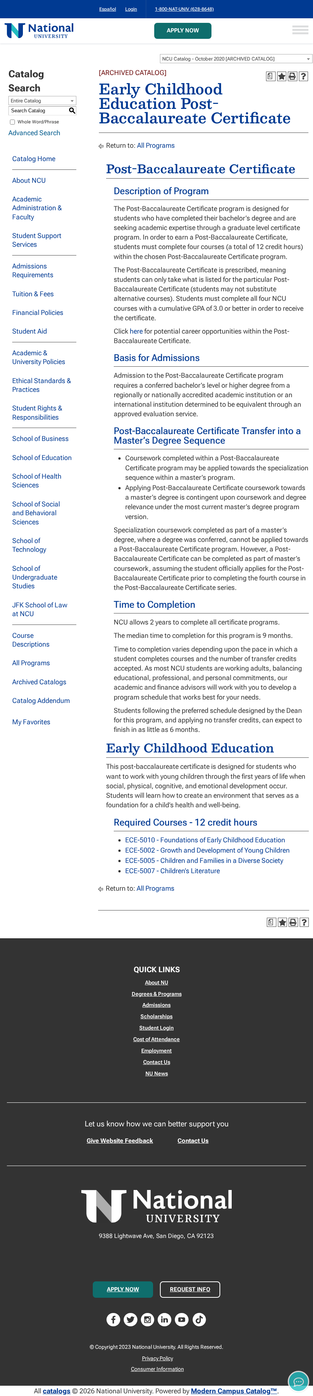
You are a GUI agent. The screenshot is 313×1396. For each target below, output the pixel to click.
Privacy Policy (157, 1358)
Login (131, 9)
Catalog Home (33, 159)
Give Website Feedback (120, 1140)
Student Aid (29, 331)
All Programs (31, 663)
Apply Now (183, 30)
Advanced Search (34, 133)
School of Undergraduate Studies (34, 577)
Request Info (190, 1289)
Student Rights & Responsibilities (37, 412)
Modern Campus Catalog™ (234, 1391)
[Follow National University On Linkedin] (164, 1319)
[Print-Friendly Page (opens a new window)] (292, 76)
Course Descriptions (31, 639)
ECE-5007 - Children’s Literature (172, 871)
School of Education (42, 458)
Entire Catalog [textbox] (26, 101)
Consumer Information (157, 1369)
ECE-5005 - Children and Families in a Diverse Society (204, 860)
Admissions (156, 1005)
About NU (156, 982)
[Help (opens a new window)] (303, 76)
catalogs (57, 1391)
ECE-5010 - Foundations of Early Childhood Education (205, 840)
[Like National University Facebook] (113, 1319)
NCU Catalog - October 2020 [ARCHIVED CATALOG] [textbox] (218, 59)
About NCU (29, 180)
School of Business (40, 438)
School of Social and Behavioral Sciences (36, 513)
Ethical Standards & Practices (41, 385)
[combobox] (236, 58)
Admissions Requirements (32, 270)
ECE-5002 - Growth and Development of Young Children (207, 850)
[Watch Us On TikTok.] (199, 1319)
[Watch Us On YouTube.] (182, 1319)
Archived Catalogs (39, 682)
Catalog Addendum (41, 700)
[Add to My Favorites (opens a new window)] (281, 76)
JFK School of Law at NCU (39, 609)
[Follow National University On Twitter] (130, 1319)
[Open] (300, 31)
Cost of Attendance (156, 1039)
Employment (156, 1051)
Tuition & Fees (33, 294)
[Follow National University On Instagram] (148, 1319)
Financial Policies (37, 312)
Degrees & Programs (157, 994)
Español (107, 9)
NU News (156, 1073)
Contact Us (156, 1062)
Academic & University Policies (38, 357)
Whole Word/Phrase (38, 122)
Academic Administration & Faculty (37, 208)
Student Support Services (36, 240)
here (136, 331)
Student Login (156, 1028)
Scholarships (156, 1016)
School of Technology (29, 545)
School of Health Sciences (36, 480)
